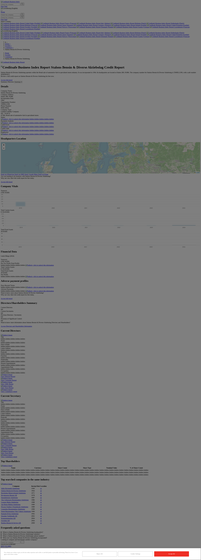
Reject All (100, 554)
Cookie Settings (135, 554)
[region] (100, 554)
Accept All (171, 554)
